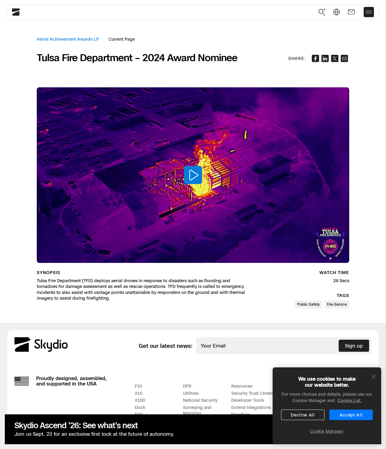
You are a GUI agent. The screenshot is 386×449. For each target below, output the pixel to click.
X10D (140, 400)
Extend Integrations (251, 407)
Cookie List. (349, 400)
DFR (187, 385)
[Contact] (351, 12)
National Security (200, 400)
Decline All (303, 414)
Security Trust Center (252, 393)
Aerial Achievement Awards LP (68, 39)
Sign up (354, 346)
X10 (138, 393)
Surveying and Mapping (197, 410)
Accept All (351, 414)
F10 (138, 385)
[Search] (322, 12)
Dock (140, 407)
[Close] (373, 376)
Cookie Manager (326, 431)
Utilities (190, 393)
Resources (241, 385)
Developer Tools (247, 400)
